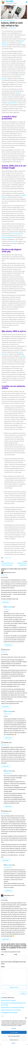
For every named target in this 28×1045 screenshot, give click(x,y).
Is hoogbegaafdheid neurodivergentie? (9, 1012)
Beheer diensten (13, 1028)
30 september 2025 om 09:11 (8, 773)
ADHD (2, 20)
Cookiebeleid (13, 1043)
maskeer (23, 356)
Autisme (4, 20)
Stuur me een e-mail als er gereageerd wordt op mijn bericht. (13, 963)
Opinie (12, 20)
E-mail (15, 954)
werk (10, 557)
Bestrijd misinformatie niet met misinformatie (11, 1010)
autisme (7, 557)
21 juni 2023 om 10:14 (4, 575)
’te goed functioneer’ (12, 103)
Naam (2, 954)
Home (2, 1016)
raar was (12, 233)
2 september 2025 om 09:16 (5, 745)
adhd (4, 557)
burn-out (13, 241)
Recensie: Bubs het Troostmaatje (8, 1000)
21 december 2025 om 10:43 (8, 867)
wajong (17, 93)
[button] (26, 1018)
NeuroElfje (13, 27)
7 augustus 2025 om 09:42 (7, 713)
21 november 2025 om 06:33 (5, 813)
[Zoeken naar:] (14, 993)
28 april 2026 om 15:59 (4, 897)
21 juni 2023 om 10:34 (7, 609)
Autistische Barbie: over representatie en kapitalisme (12, 1007)
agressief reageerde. (7, 237)
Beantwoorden (5, 602)
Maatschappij (9, 20)
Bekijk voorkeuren (14, 1040)
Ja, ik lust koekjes (14, 1032)
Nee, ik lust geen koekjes (14, 1036)
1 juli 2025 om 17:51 (4, 652)
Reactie (3, 966)
